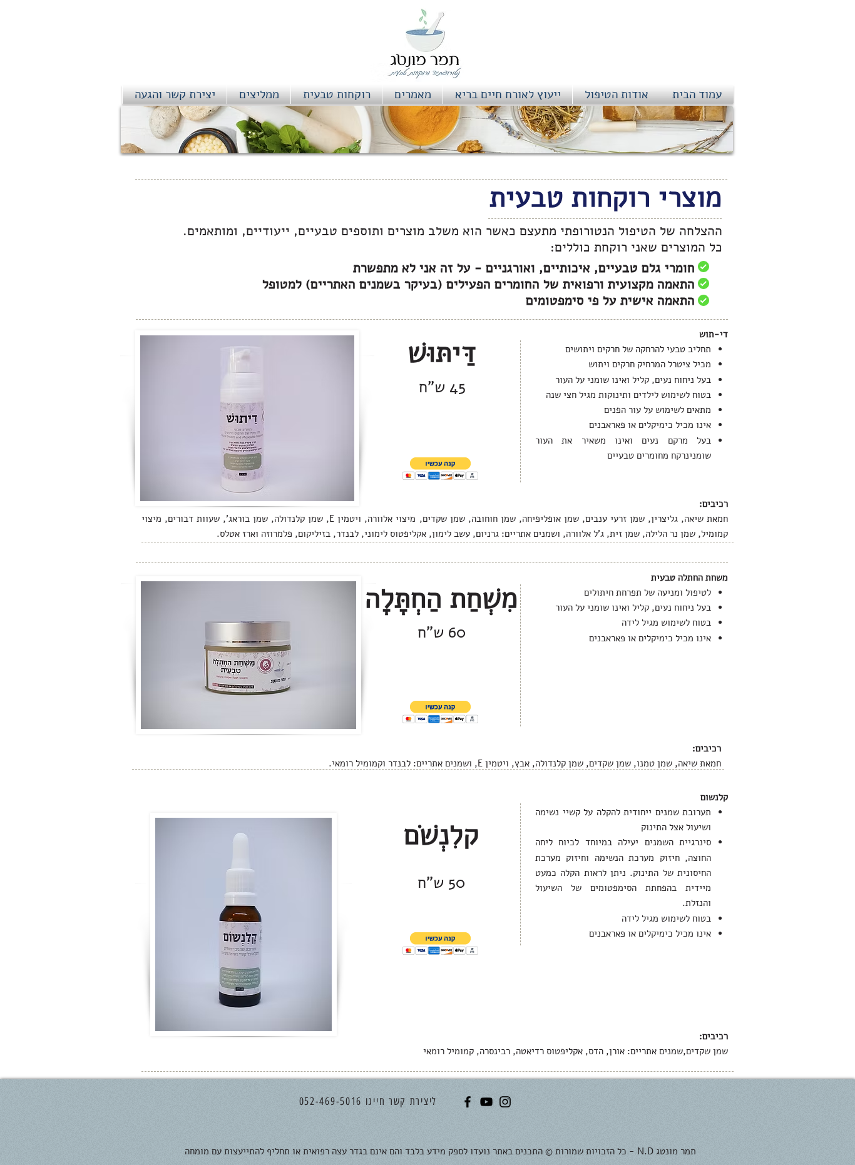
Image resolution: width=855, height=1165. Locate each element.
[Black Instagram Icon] (505, 1101)
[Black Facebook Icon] (467, 1101)
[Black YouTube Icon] (486, 1101)
